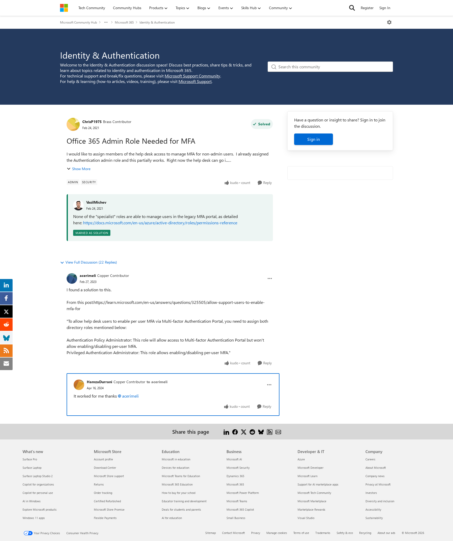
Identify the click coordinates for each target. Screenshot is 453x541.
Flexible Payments (105, 518)
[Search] (352, 8)
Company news (375, 476)
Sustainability (374, 518)
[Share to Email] (278, 431)
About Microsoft (375, 468)
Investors (371, 493)
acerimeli (88, 275)
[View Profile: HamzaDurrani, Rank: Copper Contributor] (79, 385)
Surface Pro (30, 459)
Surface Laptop (32, 468)
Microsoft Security (238, 468)
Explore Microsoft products (40, 509)
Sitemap (210, 533)
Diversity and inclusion (379, 501)
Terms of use (301, 533)
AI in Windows (32, 501)
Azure (301, 459)
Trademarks (322, 533)
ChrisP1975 (92, 121)
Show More (81, 168)
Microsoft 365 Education (177, 484)
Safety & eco (345, 533)
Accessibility (373, 509)
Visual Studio (306, 518)
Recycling (365, 533)
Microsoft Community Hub (78, 22)
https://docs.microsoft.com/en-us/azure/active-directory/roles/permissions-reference (160, 222)
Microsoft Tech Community (314, 493)
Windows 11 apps (34, 518)
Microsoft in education (176, 459)
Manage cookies (276, 533)
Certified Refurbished (107, 501)
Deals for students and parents (181, 509)
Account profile (103, 459)
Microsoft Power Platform (242, 493)
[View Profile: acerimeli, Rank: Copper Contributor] (72, 278)
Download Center (105, 468)
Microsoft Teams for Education (181, 476)
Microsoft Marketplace (312, 501)
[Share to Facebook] (235, 431)
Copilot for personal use (38, 493)
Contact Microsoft (233, 533)
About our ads (386, 533)
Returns (99, 484)
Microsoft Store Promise (109, 509)
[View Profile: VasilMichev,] (78, 205)
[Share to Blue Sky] (261, 431)
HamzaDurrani (99, 381)
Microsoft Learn (307, 476)
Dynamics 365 (235, 476)
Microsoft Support (195, 81)
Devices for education (175, 468)
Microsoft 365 (124, 22)
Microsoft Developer (310, 468)
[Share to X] (243, 431)
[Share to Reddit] (252, 431)
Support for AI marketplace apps (318, 484)
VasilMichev (96, 202)
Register (367, 7)
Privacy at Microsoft (378, 484)
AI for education (172, 518)
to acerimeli (157, 381)
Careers (370, 459)
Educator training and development (184, 501)
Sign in (313, 139)
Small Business (235, 518)
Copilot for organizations (38, 484)
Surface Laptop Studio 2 (38, 476)
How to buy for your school (179, 493)
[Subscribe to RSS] (269, 431)
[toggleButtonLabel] (389, 22)
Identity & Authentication (157, 22)
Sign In (384, 7)
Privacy (255, 533)
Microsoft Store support (109, 476)
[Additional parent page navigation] (106, 22)
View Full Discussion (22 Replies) (91, 262)
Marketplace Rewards (311, 509)
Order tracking (103, 493)
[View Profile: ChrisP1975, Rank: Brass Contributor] (73, 124)
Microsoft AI (234, 459)
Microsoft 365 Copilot (240, 509)
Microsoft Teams (236, 501)
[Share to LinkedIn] (226, 431)
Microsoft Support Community (192, 76)
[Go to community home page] (64, 8)
